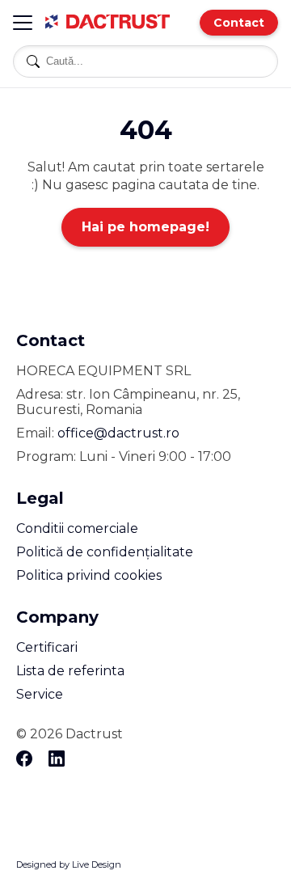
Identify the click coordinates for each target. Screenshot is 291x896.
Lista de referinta (70, 670)
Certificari (47, 647)
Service (39, 694)
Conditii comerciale (77, 528)
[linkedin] (56, 759)
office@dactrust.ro (118, 433)
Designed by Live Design (68, 864)
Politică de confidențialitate (104, 552)
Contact (238, 22)
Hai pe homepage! (145, 227)
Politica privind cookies (89, 575)
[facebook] (24, 759)
